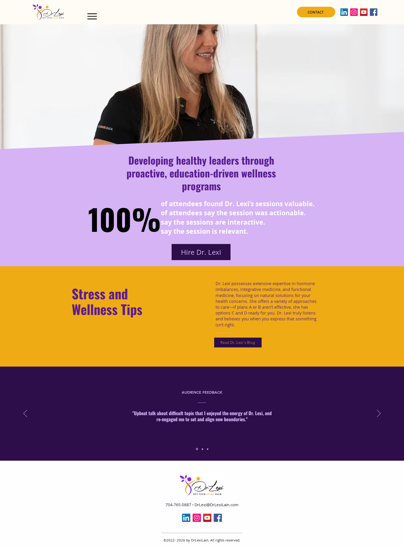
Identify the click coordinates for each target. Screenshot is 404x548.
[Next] (379, 414)
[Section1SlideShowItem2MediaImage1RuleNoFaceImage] (202, 449)
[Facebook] (373, 12)
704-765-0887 (179, 504)
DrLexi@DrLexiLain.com (216, 504)
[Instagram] (354, 12)
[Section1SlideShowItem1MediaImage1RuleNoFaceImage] (196, 449)
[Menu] (92, 16)
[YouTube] (364, 12)
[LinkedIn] (344, 12)
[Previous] (25, 414)
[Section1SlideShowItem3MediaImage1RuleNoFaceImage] (207, 449)
